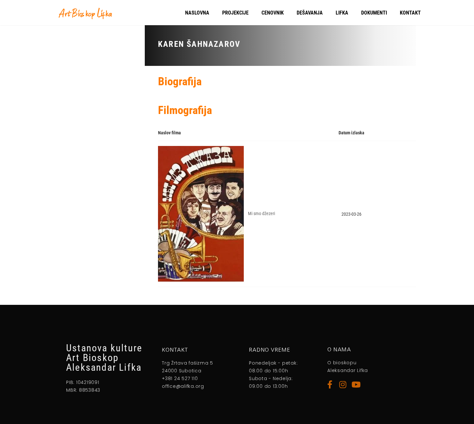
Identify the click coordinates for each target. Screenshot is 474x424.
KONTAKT (410, 13)
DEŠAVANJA (310, 13)
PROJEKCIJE (235, 13)
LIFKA (342, 13)
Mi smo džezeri (261, 213)
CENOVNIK (273, 13)
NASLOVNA (197, 13)
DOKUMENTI (374, 13)
